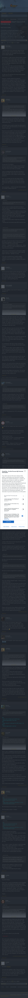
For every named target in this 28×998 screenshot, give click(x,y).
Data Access (14, 526)
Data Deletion (6, 526)
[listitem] (14, 496)
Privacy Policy (22, 526)
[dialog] (14, 499)
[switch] (23, 499)
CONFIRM (8, 521)
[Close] (25, 471)
